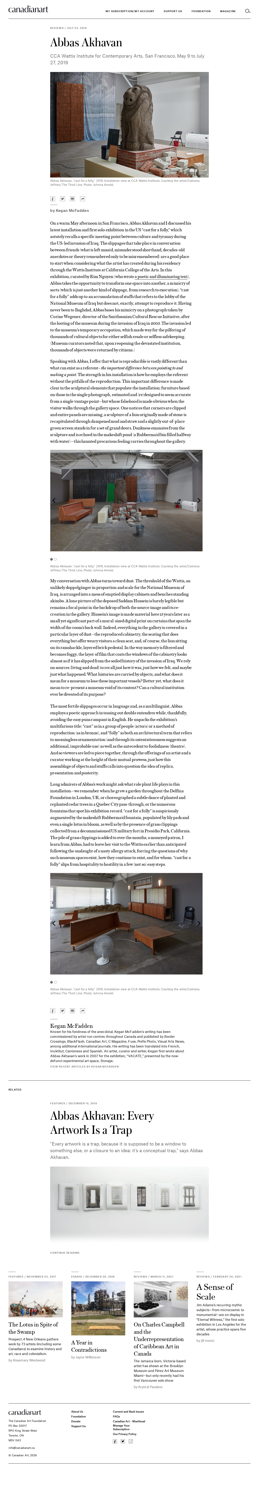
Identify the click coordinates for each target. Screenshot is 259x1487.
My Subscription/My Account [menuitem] (130, 11)
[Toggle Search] (248, 11)
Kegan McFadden (72, 210)
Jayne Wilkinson (88, 1357)
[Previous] (54, 501)
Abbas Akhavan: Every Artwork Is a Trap (102, 1122)
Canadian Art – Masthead (129, 1421)
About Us (77, 1411)
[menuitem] (201, 11)
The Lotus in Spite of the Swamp (33, 1328)
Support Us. (79, 1426)
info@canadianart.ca (21, 1447)
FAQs (116, 1416)
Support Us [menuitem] (173, 11)
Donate (76, 1421)
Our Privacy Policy (124, 1434)
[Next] (198, 501)
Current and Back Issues (128, 1411)
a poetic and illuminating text (161, 276)
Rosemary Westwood (29, 1360)
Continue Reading (65, 1252)
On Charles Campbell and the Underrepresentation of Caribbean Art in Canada (159, 1338)
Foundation (78, 1416)
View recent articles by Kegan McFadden (84, 1066)
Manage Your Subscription (121, 1427)
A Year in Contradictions (89, 1346)
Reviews (57, 28)
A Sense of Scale (214, 1291)
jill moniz (207, 1340)
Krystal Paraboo (150, 1387)
